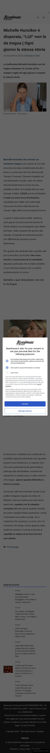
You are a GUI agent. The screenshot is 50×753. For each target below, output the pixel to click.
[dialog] (25, 376)
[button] (25, 372)
